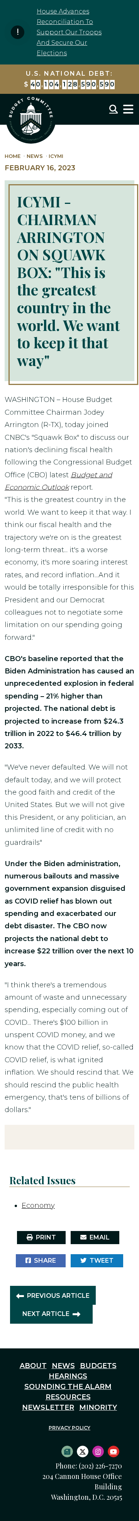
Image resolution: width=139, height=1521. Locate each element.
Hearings (68, 1376)
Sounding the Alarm (68, 1386)
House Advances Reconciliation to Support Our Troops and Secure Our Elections (69, 32)
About (33, 1366)
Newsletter (48, 1407)
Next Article (46, 1314)
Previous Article (58, 1295)
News (35, 156)
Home (12, 156)
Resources (68, 1397)
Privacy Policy (69, 1428)
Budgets (98, 1366)
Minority (98, 1407)
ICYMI (56, 156)
